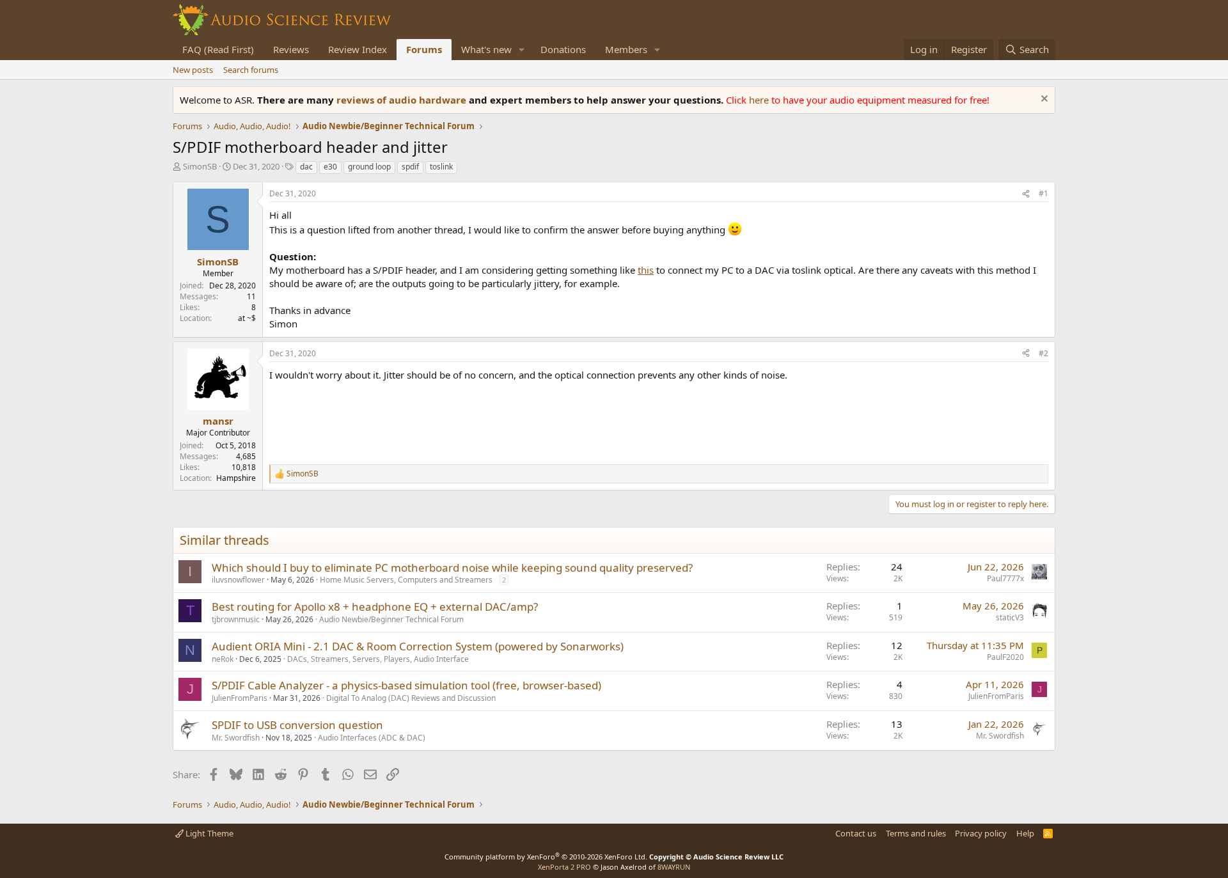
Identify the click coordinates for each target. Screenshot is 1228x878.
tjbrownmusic (236, 619)
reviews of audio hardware (402, 99)
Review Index (357, 49)
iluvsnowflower (238, 579)
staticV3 (1010, 617)
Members (626, 49)
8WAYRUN (673, 867)
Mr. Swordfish (236, 737)
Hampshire (236, 478)
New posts (193, 69)
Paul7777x (1005, 578)
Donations (563, 49)
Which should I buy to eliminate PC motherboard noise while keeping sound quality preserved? (452, 567)
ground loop (369, 166)
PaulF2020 (1005, 657)
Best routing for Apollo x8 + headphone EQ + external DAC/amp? (375, 606)
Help (1025, 833)
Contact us (855, 833)
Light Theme (208, 833)
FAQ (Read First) (218, 49)
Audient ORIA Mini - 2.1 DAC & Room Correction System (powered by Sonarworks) (418, 646)
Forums (424, 49)
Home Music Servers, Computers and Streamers (406, 579)
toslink (441, 166)
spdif (410, 166)
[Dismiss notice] (1042, 100)
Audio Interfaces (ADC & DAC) (371, 737)
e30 (330, 166)
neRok (222, 659)
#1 (1043, 193)
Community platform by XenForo (546, 856)
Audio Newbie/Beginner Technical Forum (391, 619)
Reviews (291, 49)
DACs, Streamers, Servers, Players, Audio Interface (378, 659)
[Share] (1026, 194)
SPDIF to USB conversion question (297, 724)
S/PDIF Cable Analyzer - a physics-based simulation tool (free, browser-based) (406, 685)
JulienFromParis (239, 698)
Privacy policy (981, 833)
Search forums (250, 69)
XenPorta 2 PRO (564, 867)
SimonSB (200, 166)
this (646, 269)
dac (306, 166)
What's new (486, 49)
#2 (1043, 353)
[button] (522, 49)
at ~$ (247, 318)
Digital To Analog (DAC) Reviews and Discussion (411, 698)
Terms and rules (916, 833)
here (760, 99)
